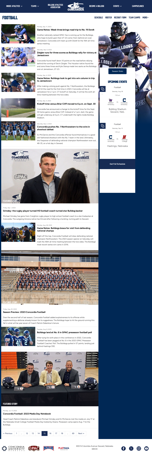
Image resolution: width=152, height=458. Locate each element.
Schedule (98, 17)
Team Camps (134, 17)
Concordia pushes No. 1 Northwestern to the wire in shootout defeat (63, 128)
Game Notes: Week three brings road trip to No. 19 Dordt (65, 29)
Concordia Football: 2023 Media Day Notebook (27, 413)
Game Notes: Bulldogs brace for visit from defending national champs (63, 229)
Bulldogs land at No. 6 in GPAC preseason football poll (64, 332)
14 (39, 433)
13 (33, 433)
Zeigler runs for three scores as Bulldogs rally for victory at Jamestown (67, 54)
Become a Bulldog (96, 6)
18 (62, 433)
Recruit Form (120, 17)
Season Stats (117, 71)
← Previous (7, 433)
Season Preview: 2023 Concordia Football (24, 312)
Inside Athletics (13, 6)
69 (73, 433)
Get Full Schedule (117, 164)
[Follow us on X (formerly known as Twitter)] (131, 448)
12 (27, 433)
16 (50, 433)
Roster (108, 17)
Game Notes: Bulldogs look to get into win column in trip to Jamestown (66, 79)
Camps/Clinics (138, 6)
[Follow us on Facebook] (123, 448)
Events (116, 6)
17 (56, 433)
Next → (81, 433)
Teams (33, 6)
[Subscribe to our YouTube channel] (146, 448)
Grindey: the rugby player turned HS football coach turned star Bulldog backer (43, 210)
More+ (145, 17)
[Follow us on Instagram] (138, 448)
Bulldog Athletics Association (55, 6)
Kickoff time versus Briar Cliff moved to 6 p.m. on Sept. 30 (66, 103)
